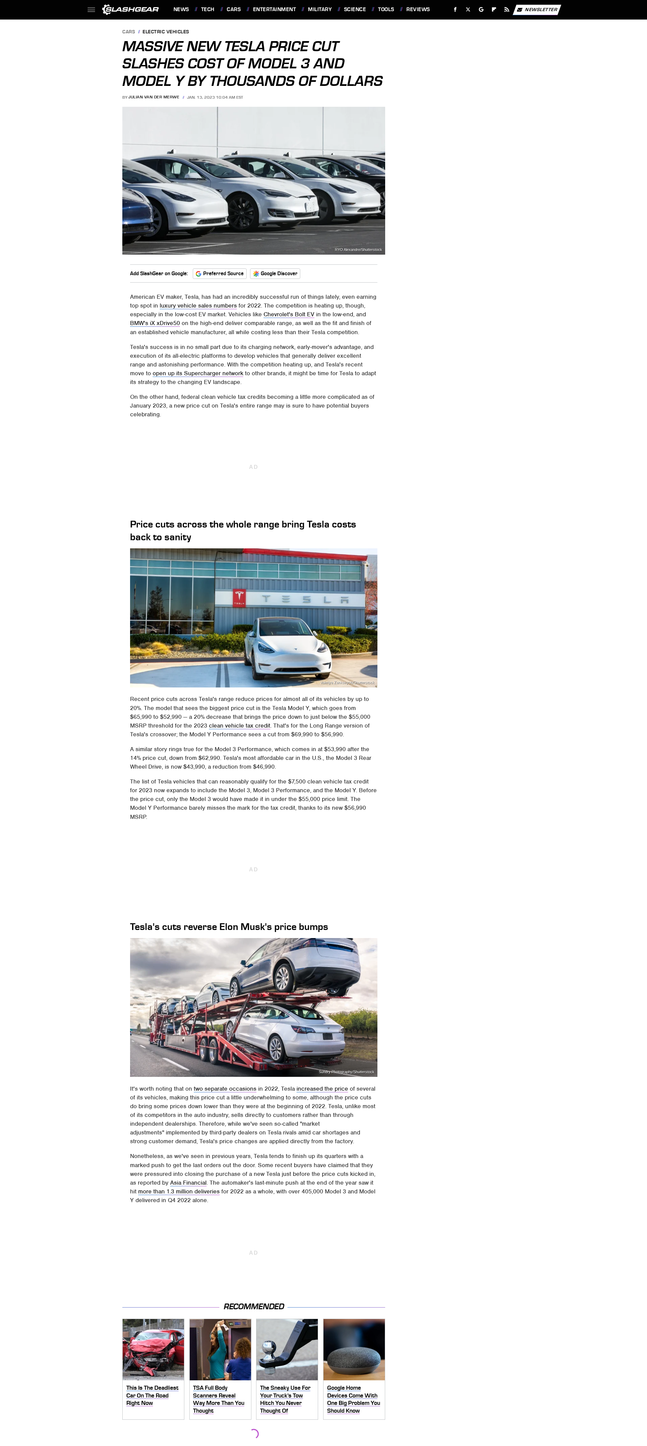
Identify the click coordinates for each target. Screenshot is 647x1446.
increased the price (322, 1088)
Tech (208, 9)
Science (355, 9)
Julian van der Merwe (153, 97)
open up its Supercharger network (198, 373)
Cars (234, 9)
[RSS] (507, 9)
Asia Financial (188, 1182)
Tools (386, 9)
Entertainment (274, 9)
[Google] (481, 9)
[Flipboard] (494, 9)
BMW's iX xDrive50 (155, 323)
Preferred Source (223, 273)
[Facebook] (455, 9)
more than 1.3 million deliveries (179, 1191)
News (181, 9)
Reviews (418, 9)
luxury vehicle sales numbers (198, 305)
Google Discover (279, 273)
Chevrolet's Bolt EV (289, 314)
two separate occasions (225, 1088)
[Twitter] (468, 9)
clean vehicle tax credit (239, 725)
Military (320, 9)
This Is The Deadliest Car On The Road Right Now (152, 1395)
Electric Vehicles (166, 32)
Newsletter (541, 9)
